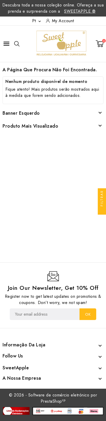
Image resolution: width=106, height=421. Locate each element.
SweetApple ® (79, 11)
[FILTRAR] (102, 210)
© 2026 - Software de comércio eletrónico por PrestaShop (53, 398)
